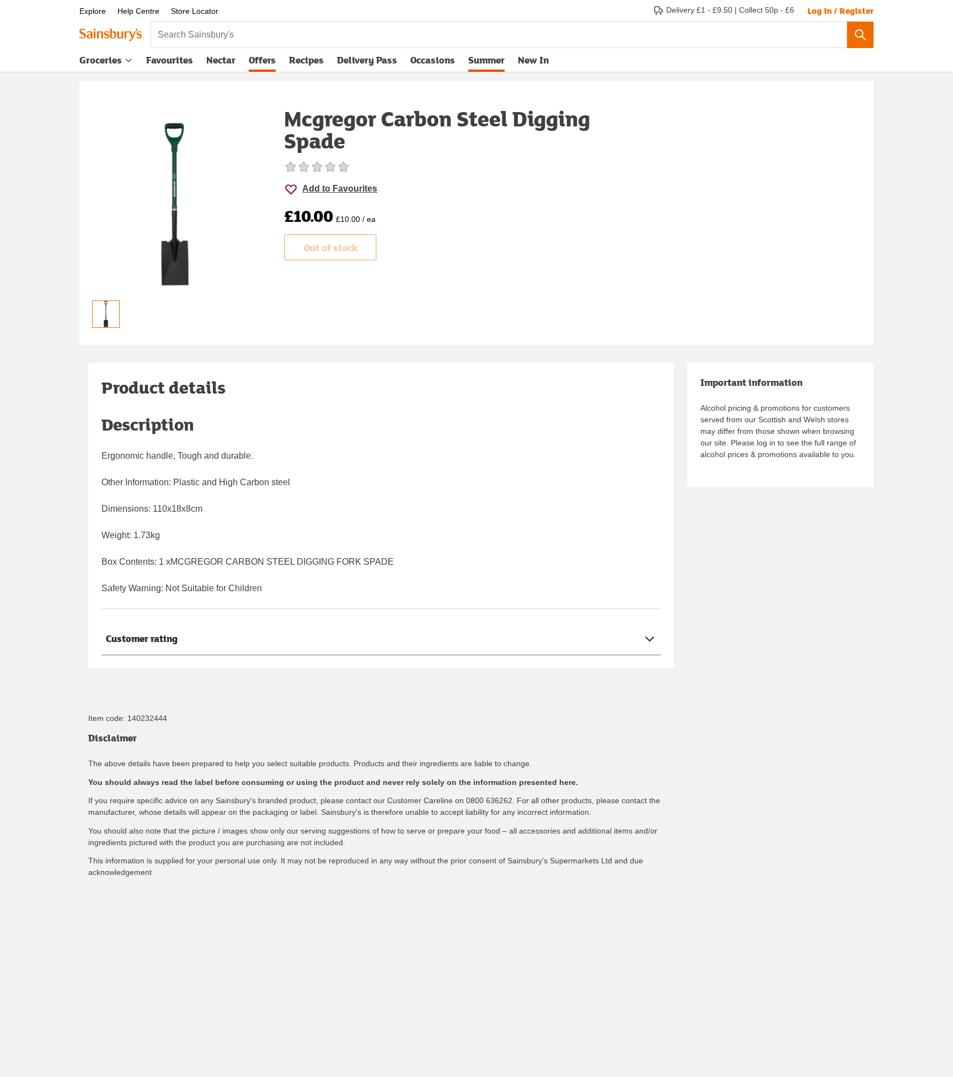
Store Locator (194, 11)
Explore (92, 11)
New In (533, 60)
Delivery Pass (367, 62)
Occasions (432, 60)
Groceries (100, 60)
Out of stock (330, 247)
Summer (486, 60)
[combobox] (499, 35)
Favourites (169, 60)
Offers (262, 60)
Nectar (220, 60)
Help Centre (138, 11)
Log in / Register (840, 10)
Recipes (306, 60)
